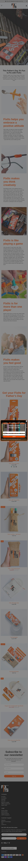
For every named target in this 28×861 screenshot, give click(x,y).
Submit (14, 436)
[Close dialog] (26, 421)
